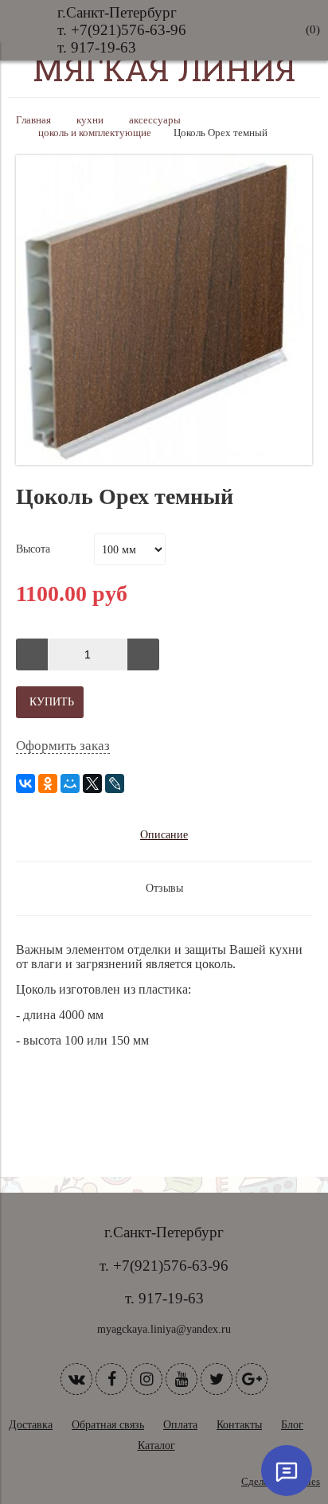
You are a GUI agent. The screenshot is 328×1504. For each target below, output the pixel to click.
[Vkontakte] (76, 1379)
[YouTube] (181, 1379)
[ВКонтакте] (25, 783)
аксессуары (155, 120)
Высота (33, 549)
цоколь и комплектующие (94, 133)
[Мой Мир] (70, 783)
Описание (164, 835)
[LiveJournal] (114, 783)
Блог (292, 1425)
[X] (92, 783)
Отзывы (164, 888)
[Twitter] (216, 1379)
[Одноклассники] (47, 783)
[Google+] (251, 1379)
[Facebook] (111, 1379)
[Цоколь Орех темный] (164, 461)
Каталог (156, 1445)
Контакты (239, 1425)
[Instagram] (146, 1379)
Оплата (180, 1425)
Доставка (31, 1425)
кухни (89, 120)
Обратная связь (108, 1425)
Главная (33, 120)
